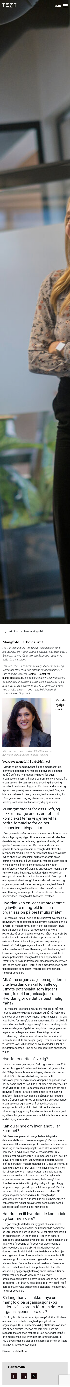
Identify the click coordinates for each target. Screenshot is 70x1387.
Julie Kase (21, 1351)
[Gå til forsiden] (9, 5)
